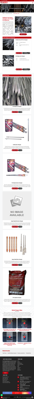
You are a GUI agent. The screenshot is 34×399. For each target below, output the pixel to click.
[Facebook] (29, 0)
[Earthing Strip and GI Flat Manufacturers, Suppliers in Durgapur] (8, 44)
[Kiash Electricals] (4, 2)
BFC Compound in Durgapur (17, 297)
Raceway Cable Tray (5, 379)
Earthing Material (9, 13)
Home (3, 13)
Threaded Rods (28, 353)
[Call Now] (32, 397)
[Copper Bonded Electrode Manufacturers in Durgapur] (17, 206)
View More (5, 372)
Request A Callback (27, 69)
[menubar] (33, 3)
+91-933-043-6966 (4, 0)
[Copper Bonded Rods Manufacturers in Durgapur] (17, 244)
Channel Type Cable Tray (6, 381)
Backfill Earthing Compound (12, 353)
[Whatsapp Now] (2, 395)
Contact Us (19, 367)
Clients (18, 365)
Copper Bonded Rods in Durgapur (17, 259)
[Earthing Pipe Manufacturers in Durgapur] (17, 129)
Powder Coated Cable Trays (6, 382)
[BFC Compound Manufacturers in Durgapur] (17, 282)
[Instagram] (32, 0)
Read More (20, 150)
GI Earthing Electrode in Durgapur (17, 182)
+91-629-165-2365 (22, 385)
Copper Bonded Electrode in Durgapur (17, 221)
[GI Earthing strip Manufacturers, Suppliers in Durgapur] (8, 60)
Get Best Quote (19, 69)
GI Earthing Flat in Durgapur (17, 106)
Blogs (18, 366)
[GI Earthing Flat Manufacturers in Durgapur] (17, 91)
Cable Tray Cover (5, 380)
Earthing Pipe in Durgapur (17, 144)
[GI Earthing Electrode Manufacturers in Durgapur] (17, 167)
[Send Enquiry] (2, 397)
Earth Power (5, 353)
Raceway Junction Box (21, 353)
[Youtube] (31, 0)
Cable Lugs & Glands (20, 364)
